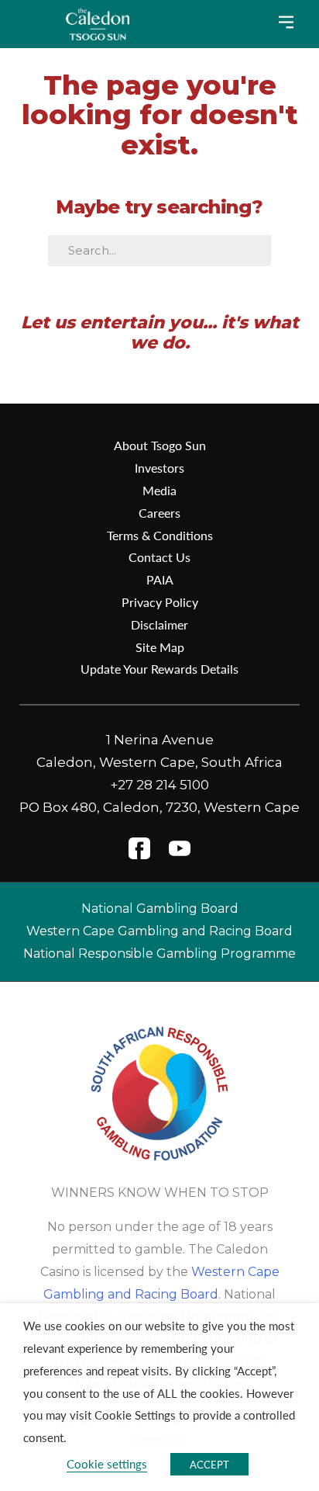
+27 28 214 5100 (159, 784)
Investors (159, 468)
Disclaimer (159, 624)
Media (159, 490)
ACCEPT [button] (209, 1464)
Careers (159, 513)
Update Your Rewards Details (159, 669)
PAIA (159, 579)
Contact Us (159, 557)
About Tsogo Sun (160, 445)
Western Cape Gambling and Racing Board (159, 931)
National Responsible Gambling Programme (159, 953)
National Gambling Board (159, 908)
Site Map (159, 647)
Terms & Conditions (160, 535)
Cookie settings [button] (107, 1464)
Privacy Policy (160, 602)
